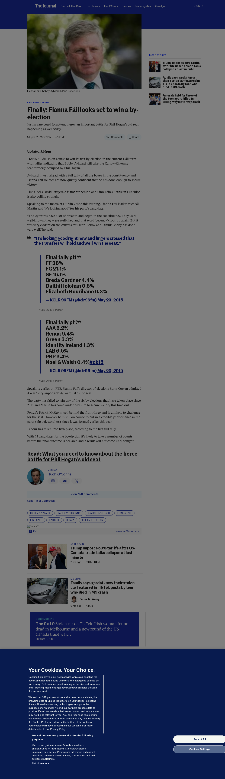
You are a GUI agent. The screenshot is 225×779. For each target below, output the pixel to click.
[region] (112, 714)
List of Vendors (40, 763)
